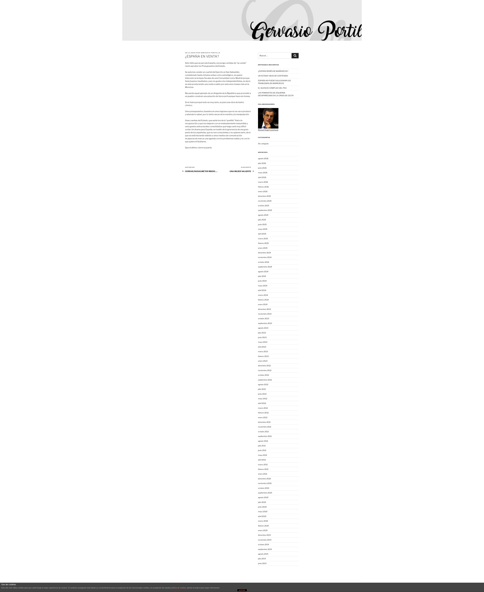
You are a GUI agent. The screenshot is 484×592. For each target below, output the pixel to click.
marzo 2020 (263, 521)
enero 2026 (262, 191)
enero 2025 (262, 248)
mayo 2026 (262, 172)
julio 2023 (262, 333)
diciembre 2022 (264, 365)
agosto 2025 (263, 215)
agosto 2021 (263, 441)
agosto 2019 (263, 554)
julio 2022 (262, 389)
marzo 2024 (263, 295)
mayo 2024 (262, 286)
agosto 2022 (263, 384)
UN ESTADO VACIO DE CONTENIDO (273, 76)
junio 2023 (262, 337)
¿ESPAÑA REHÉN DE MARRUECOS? (273, 71)
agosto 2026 (263, 158)
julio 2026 (262, 163)
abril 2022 (262, 403)
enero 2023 (262, 361)
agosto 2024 (263, 271)
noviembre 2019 (264, 540)
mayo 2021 (262, 455)
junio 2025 (262, 224)
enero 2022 (262, 417)
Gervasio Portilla (210, 53)
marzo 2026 (263, 182)
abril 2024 (262, 290)
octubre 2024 (263, 262)
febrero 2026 (263, 187)
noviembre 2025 (264, 201)
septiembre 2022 (265, 380)
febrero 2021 (263, 469)
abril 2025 (262, 234)
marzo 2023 (263, 351)
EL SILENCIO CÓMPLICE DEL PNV (272, 88)
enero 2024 (262, 304)
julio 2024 (262, 276)
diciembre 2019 (264, 535)
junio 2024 (262, 281)
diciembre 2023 (264, 309)
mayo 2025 (262, 229)
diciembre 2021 (264, 422)
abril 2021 (262, 460)
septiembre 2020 (265, 493)
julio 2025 (262, 220)
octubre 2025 (263, 205)
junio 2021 (262, 450)
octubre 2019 (263, 544)
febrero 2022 (263, 413)
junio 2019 (262, 563)
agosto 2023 (263, 328)
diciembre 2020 (264, 479)
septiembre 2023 (265, 323)
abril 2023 (262, 347)
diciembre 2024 (264, 253)
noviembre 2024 (264, 257)
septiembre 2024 (265, 267)
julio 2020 (262, 502)
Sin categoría (263, 144)
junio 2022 (262, 394)
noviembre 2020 (265, 483)
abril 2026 (262, 177)
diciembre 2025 (264, 196)
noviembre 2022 (264, 370)
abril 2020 (262, 516)
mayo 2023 (262, 342)
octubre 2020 (263, 488)
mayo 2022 (262, 398)
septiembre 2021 (265, 436)
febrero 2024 (263, 300)
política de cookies (178, 588)
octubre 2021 (263, 431)
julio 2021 (262, 446)
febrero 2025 (263, 243)
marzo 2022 (263, 408)
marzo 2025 (263, 238)
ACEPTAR (242, 590)
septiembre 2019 (265, 549)
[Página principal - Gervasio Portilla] (242, 20)
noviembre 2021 (264, 427)
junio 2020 (262, 507)
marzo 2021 (263, 464)
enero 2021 (262, 474)
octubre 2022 (263, 375)
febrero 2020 (263, 526)
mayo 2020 (262, 511)
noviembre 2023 (264, 314)
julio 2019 (262, 559)
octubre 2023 (263, 318)
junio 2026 (262, 168)
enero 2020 (263, 530)
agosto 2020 (263, 497)
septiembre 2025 (265, 210)
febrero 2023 (263, 356)
